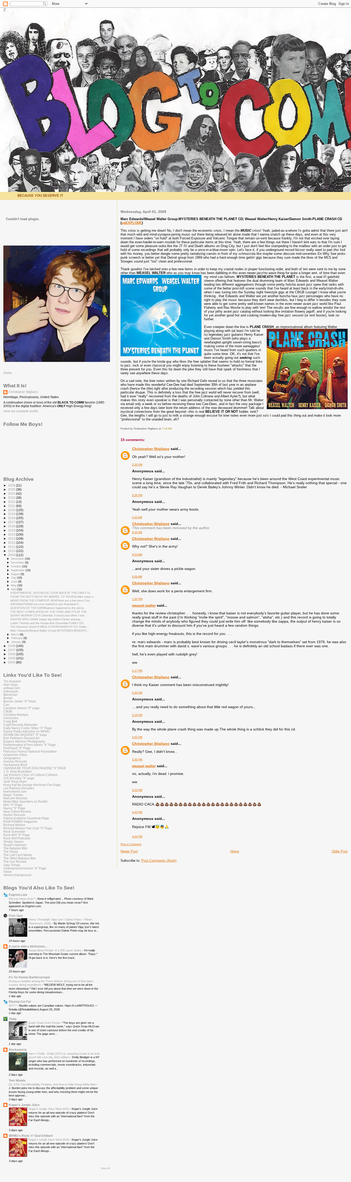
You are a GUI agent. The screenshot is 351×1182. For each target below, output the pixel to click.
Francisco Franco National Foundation (30, 751)
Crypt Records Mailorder (20, 724)
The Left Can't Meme (17, 855)
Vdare (7, 871)
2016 (12, 526)
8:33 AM (137, 554)
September (18, 570)
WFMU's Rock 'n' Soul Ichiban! (31, 1135)
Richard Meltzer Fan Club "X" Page (27, 828)
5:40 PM (137, 692)
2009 (12, 555)
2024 (12, 493)
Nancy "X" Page (14, 808)
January (16, 641)
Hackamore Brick (15, 764)
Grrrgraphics (12, 758)
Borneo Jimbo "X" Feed (19, 701)
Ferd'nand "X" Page (17, 748)
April (14, 589)
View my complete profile (20, 411)
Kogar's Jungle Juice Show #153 (49, 1108)
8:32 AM (137, 532)
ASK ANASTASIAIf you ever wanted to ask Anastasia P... (45, 604)
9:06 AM (137, 576)
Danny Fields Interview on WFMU (26, 731)
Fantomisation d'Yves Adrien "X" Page (29, 744)
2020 (12, 510)
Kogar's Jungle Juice (24, 1104)
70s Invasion (12, 681)
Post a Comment (131, 844)
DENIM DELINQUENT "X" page (25, 734)
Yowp (12, 1018)
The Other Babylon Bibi (19, 858)
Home (234, 851)
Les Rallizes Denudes (18, 788)
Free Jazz (16, 915)
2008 (12, 646)
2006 (12, 654)
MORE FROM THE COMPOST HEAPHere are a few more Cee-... (51, 600)
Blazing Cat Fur (20, 1001)
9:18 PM (137, 715)
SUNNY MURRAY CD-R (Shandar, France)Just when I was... (48, 615)
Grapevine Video (15, 754)
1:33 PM (137, 599)
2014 (12, 534)
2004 (12, 662)
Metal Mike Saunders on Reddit (25, 801)
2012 (12, 542)
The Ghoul (10, 851)
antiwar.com (11, 688)
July (14, 577)
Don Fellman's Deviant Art (21, 738)
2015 (12, 530)
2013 (12, 538)
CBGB (7, 711)
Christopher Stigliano (151, 449)
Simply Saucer (13, 841)
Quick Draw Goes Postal (44, 1022)
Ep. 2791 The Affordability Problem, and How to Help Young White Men (53, 1084)
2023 (12, 497)
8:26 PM (137, 495)
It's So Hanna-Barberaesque (29, 977)
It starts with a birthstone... (28, 946)
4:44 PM (137, 836)
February (17, 638)
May (14, 585)
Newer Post (129, 851)
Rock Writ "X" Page (16, 835)
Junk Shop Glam (14, 781)
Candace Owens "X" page (21, 708)
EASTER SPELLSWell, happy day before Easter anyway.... (46, 619)
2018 (12, 518)
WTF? (13, 1005)
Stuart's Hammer (14, 845)
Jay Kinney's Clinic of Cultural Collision (30, 774)
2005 (12, 658)
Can (6, 704)
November (18, 562)
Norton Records (14, 815)
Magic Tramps (13, 794)
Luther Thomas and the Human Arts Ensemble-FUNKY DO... (48, 623)
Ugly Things (11, 865)
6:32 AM (137, 517)
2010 (12, 550)
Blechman (10, 694)
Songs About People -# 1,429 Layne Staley (55, 950)
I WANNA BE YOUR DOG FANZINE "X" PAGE (34, 768)
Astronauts (10, 691)
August (16, 574)
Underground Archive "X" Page (24, 868)
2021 (12, 506)
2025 (12, 489)
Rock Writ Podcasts (16, 838)
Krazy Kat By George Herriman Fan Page (32, 784)
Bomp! (7, 698)
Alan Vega (10, 684)
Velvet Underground (17, 875)
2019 (12, 513)
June (14, 581)
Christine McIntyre (16, 714)
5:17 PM (137, 670)
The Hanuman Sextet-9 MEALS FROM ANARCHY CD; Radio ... (49, 626)
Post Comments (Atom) (159, 860)
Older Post (340, 851)
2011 (12, 546)
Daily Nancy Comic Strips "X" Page (27, 728)
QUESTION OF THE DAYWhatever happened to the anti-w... (48, 607)
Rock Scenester (14, 831)
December (18, 558)
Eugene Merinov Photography (24, 741)
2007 (12, 650)
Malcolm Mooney (15, 798)
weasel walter (144, 605)
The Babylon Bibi (15, 848)
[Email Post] (172, 428)
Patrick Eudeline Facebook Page (26, 818)
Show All (105, 1168)
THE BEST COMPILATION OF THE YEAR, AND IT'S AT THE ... (50, 611)
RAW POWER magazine (20, 821)
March (15, 634)
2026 (12, 485)
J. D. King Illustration (17, 771)
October (16, 566)
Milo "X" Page (12, 804)
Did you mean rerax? (22, 898)
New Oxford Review (17, 811)
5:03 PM (137, 790)
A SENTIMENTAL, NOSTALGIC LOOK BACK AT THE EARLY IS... (51, 592)
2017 (12, 522)
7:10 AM (167, 428)
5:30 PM (137, 464)
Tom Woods (17, 1080)
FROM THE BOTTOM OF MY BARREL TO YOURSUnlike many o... (53, 596)
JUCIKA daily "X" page (18, 778)
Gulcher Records (15, 761)
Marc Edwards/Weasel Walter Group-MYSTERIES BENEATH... (49, 630)
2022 (12, 501)
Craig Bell (10, 721)
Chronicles (11, 718)
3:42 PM (137, 737)
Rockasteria (18, 1049)
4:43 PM (137, 812)
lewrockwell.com (14, 791)
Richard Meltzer (14, 825)
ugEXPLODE (132, 223)
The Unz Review (14, 861)
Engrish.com (18, 894)
